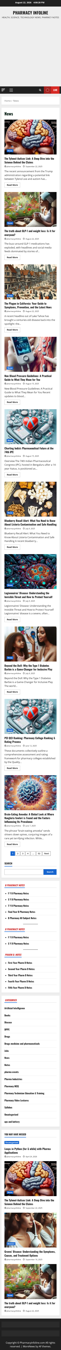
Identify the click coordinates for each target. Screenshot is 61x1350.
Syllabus (8, 1107)
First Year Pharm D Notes (20, 962)
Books (7, 1015)
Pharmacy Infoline (30, 13)
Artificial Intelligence (14, 1008)
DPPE (6, 1029)
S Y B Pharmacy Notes (18, 899)
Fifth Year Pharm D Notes (20, 987)
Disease (8, 1022)
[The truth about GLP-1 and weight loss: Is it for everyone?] (30, 1281)
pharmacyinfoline (14, 166)
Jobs (6, 1051)
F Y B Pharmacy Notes (18, 893)
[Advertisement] (30, 52)
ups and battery (12, 1121)
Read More (13, 185)
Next (46, 853)
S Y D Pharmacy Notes (18, 943)
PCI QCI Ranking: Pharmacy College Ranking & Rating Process (30, 716)
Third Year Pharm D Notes (20, 975)
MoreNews (29, 1346)
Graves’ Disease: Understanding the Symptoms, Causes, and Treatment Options (29, 1253)
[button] (3, 90)
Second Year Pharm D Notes (21, 969)
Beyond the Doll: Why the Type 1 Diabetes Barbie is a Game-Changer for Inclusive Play (30, 644)
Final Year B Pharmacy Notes (21, 912)
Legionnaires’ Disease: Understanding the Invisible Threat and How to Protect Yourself (30, 571)
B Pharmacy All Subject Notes (22, 918)
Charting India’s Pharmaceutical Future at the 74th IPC (30, 426)
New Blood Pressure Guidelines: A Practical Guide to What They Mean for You (30, 354)
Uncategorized (11, 1114)
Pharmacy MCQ (11, 1086)
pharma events (11, 1072)
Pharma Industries (13, 1079)
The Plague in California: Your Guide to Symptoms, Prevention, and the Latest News (30, 281)
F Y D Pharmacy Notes (18, 937)
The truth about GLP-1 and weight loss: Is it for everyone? (30, 209)
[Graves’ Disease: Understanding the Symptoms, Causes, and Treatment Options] (30, 1230)
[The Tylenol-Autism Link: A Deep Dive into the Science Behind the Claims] (30, 1178)
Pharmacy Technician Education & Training (24, 1093)
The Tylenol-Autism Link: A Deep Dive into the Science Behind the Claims (30, 137)
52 (39, 853)
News (10, 150)
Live (55, 90)
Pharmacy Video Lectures (16, 1100)
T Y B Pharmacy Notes (18, 905)
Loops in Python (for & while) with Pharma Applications (27, 1150)
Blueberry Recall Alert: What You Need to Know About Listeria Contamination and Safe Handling (30, 499)
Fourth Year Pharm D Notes (21, 981)
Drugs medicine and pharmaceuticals (22, 1043)
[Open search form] (40, 90)
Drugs (7, 1036)
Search (8, 863)
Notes (7, 1065)
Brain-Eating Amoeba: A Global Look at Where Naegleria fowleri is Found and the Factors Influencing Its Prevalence (30, 792)
